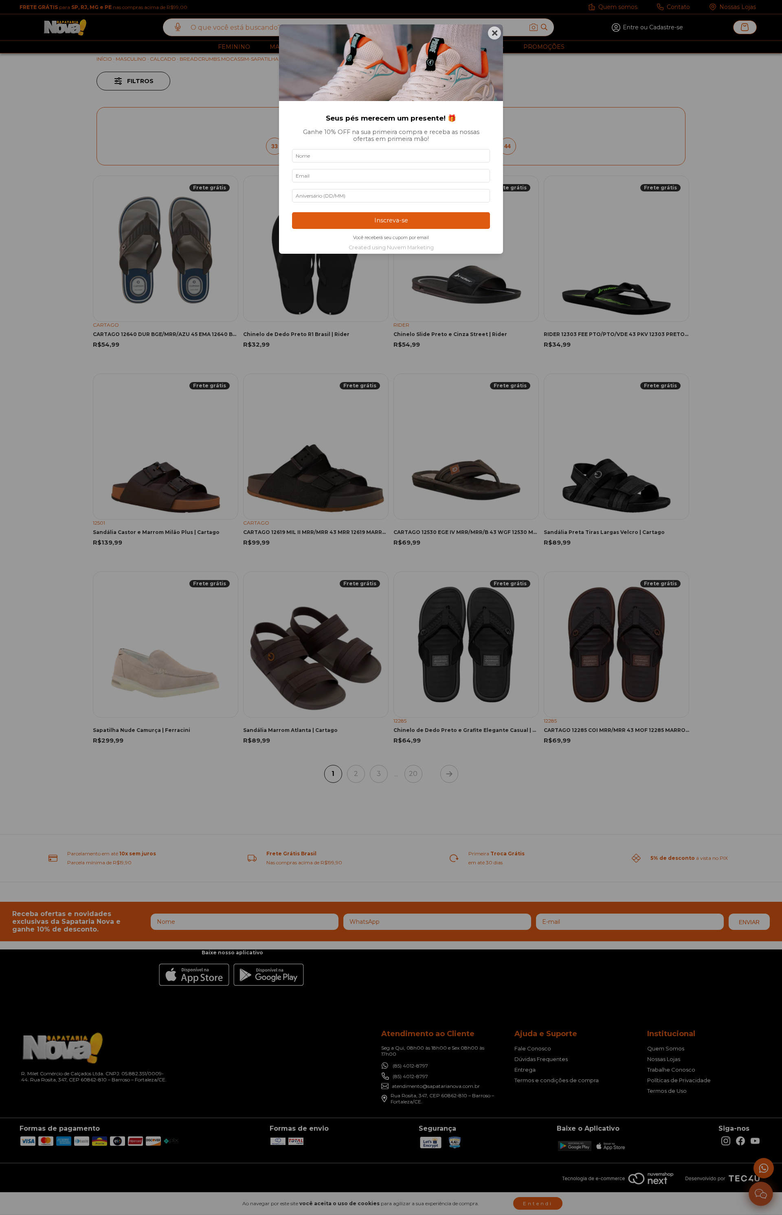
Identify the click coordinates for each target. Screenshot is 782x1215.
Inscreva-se (391, 220)
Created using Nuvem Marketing (391, 247)
